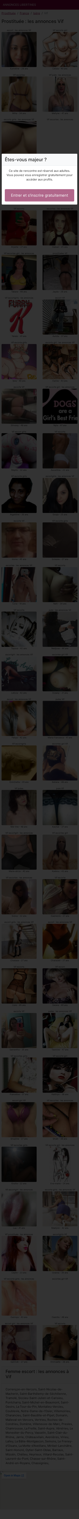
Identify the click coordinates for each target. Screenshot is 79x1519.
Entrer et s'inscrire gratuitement (39, 195)
